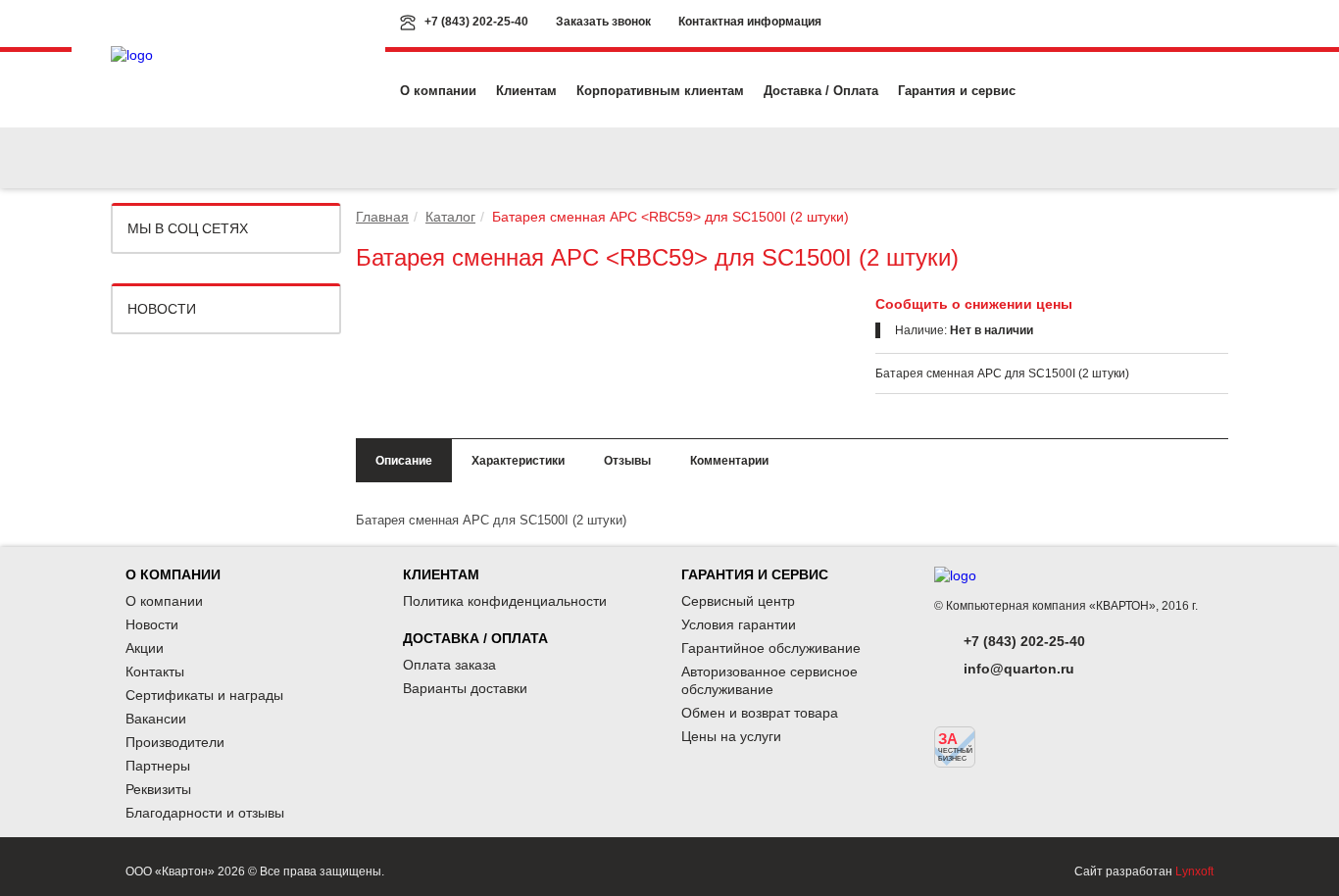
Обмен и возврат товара (759, 713)
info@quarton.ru (1019, 668)
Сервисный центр (738, 601)
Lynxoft (1194, 871)
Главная (382, 216)
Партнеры (157, 765)
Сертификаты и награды (204, 695)
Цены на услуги (731, 736)
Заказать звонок (603, 21)
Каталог (450, 216)
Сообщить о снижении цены (973, 304)
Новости (161, 309)
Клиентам (526, 90)
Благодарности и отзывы (204, 813)
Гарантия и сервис (957, 90)
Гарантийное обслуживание (771, 648)
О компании (438, 90)
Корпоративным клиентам (660, 90)
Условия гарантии (738, 624)
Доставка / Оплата (821, 90)
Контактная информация (749, 21)
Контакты (154, 671)
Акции (144, 648)
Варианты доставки (465, 688)
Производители (174, 742)
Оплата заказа (449, 664)
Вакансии (155, 718)
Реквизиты (158, 789)
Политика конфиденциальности (505, 601)
